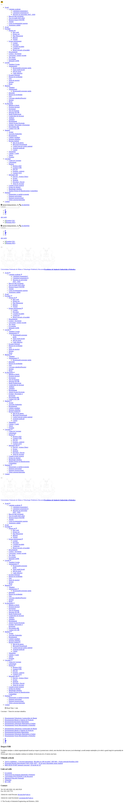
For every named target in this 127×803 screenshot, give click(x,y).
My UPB (8, 782)
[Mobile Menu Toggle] (1, 4)
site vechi (4, 217)
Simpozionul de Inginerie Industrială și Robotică (20, 774)
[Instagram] (5, 214)
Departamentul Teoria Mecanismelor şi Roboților (20, 725)
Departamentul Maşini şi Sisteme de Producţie (19, 720)
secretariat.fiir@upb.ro (26, 798)
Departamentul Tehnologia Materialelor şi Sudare (20, 723)
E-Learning (8, 773)
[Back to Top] (2, 2)
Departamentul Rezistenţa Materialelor (17, 722)
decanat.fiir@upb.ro (24, 794)
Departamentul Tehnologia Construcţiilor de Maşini (21, 718)
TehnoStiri (8, 780)
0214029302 (25, 205)
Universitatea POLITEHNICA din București (19, 776)
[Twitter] (5, 212)
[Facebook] (5, 210)
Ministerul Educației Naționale (14, 778)
